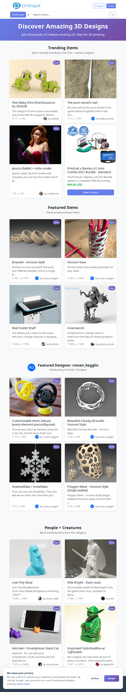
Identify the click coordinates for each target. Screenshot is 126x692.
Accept (111, 678)
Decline (95, 678)
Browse (19, 14)
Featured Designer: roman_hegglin (68, 365)
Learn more (23, 683)
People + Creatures (63, 527)
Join (112, 5)
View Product (90, 192)
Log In (100, 5)
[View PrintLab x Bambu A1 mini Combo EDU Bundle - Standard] (90, 144)
